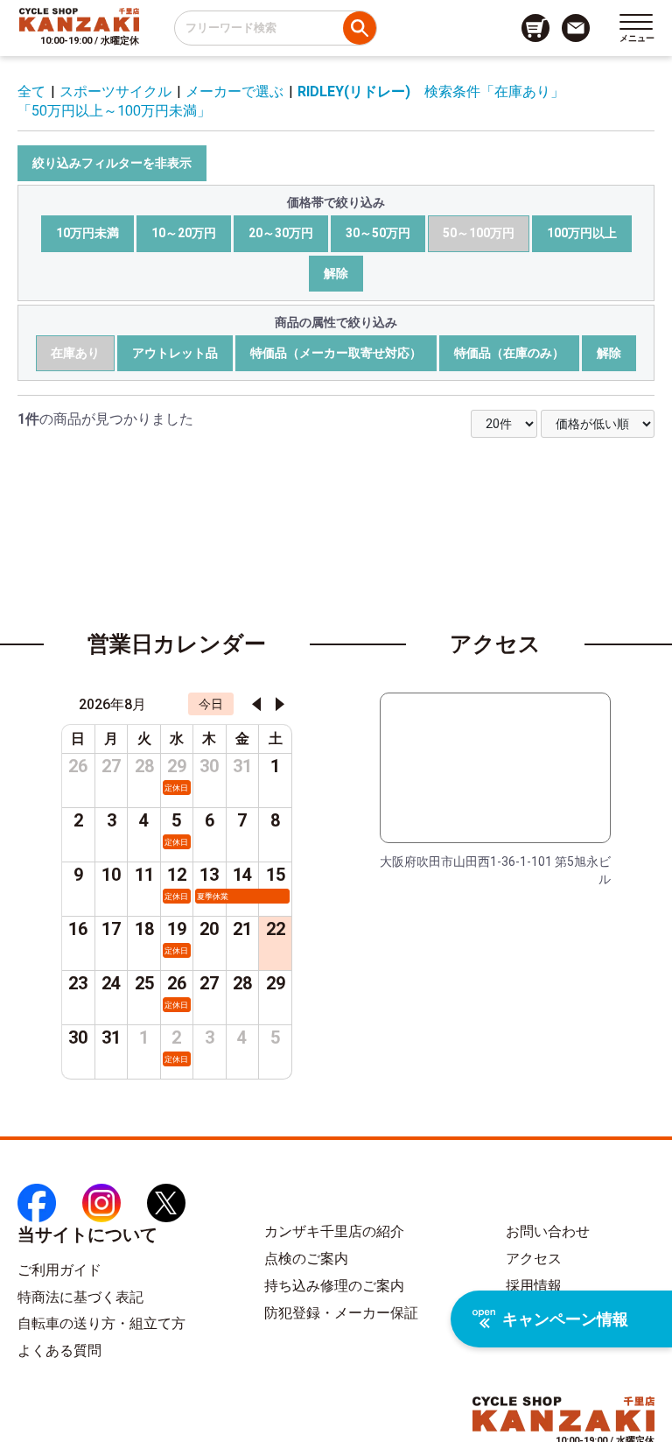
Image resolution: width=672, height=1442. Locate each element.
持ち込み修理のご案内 (334, 1285)
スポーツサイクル (116, 91)
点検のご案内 (306, 1258)
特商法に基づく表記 (81, 1297)
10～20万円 (183, 233)
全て (32, 91)
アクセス (534, 1258)
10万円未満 (87, 233)
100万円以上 (582, 233)
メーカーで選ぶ (235, 91)
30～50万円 (378, 233)
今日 (211, 704)
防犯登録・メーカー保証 (341, 1313)
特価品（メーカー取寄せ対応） (336, 353)
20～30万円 (280, 233)
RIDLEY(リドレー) (354, 91)
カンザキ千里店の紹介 (334, 1231)
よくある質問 (60, 1350)
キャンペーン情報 (565, 1319)
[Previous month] (256, 704)
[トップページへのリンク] (79, 19)
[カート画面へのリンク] (536, 28)
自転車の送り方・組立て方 (102, 1323)
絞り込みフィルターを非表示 (112, 163)
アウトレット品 (175, 353)
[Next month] (280, 704)
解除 (336, 273)
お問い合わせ (548, 1231)
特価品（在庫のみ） (509, 353)
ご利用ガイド (60, 1270)
